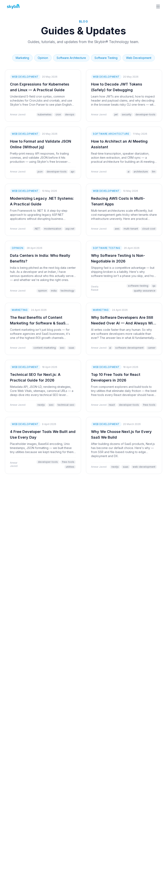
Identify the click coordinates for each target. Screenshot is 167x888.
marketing (22, 58)
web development (138, 58)
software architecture (71, 58)
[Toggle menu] (158, 6)
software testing (106, 58)
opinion (43, 58)
